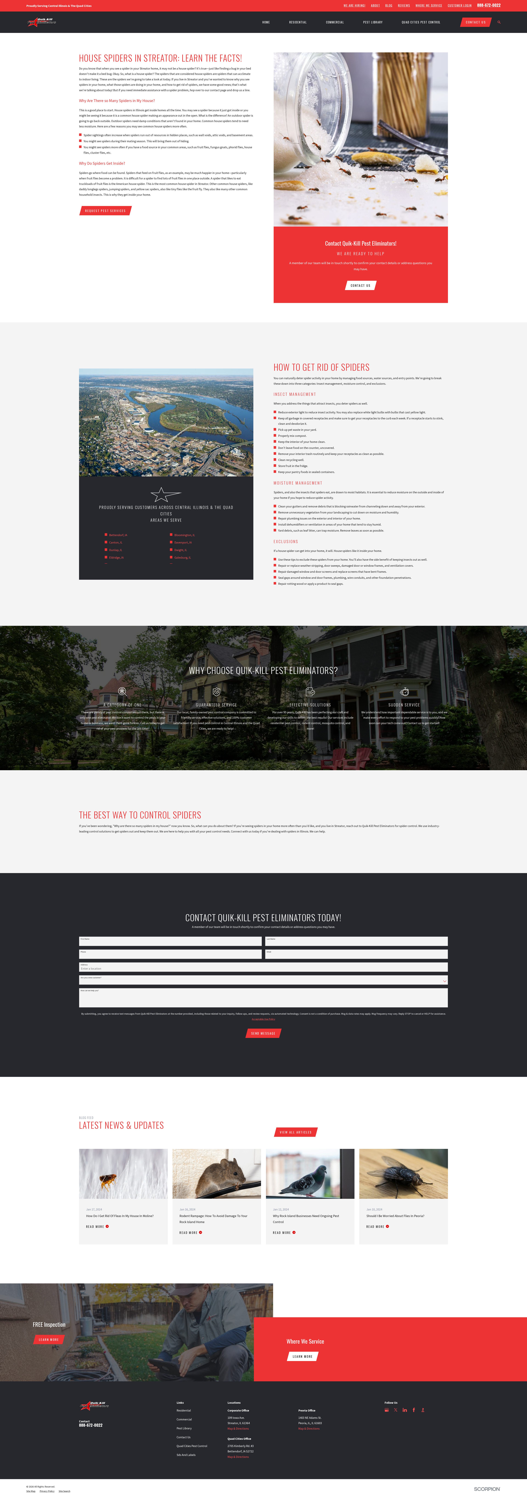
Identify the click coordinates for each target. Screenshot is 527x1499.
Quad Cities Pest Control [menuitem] (421, 22)
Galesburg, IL (182, 557)
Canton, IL (115, 542)
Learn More (49, 1339)
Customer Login (460, 5)
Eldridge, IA (116, 557)
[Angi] (432, 1410)
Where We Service (429, 5)
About (375, 5)
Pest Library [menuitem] (373, 22)
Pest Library (184, 1428)
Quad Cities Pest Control (192, 1446)
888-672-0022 (489, 5)
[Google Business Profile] (387, 1410)
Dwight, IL (180, 550)
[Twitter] (396, 1410)
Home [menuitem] (266, 22)
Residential (184, 1410)
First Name (85, 939)
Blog (389, 5)
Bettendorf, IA (118, 535)
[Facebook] (414, 1410)
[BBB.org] (423, 1410)
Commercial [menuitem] (335, 22)
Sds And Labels (186, 1455)
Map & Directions (238, 1428)
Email (269, 952)
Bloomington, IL (184, 535)
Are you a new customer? (91, 977)
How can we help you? (90, 990)
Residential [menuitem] (298, 22)
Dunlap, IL (115, 550)
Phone (83, 952)
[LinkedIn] (405, 1410)
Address (84, 965)
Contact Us (183, 1437)
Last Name (271, 939)
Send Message (263, 1033)
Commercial (184, 1419)
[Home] (41, 22)
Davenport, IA (183, 542)
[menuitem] (30, 1491)
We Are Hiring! (354, 5)
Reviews (404, 5)
